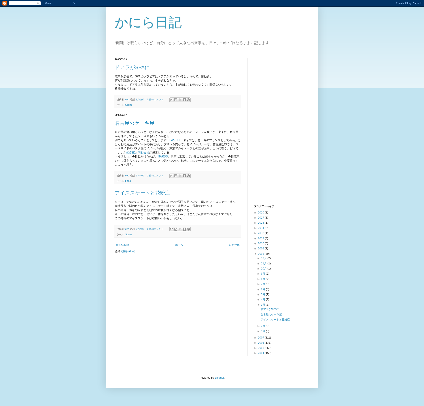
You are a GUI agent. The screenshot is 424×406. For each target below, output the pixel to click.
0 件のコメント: (156, 99)
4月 (263, 299)
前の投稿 (234, 245)
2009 (261, 248)
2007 (261, 337)
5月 (263, 294)
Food (128, 181)
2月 (263, 325)
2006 (261, 342)
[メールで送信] (171, 99)
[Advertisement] (271, 131)
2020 (261, 212)
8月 (263, 279)
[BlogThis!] (176, 99)
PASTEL (174, 140)
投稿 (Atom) (128, 251)
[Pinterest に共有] (188, 99)
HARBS (163, 156)
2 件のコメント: (156, 175)
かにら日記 (148, 22)
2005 (261, 348)
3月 (263, 304)
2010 (261, 243)
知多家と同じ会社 (137, 152)
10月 (264, 268)
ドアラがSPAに (132, 67)
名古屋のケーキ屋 (134, 123)
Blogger (219, 377)
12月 (264, 258)
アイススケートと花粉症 (142, 193)
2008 (261, 253)
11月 (264, 263)
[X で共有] (180, 99)
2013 (261, 233)
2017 (261, 217)
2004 (261, 353)
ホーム (179, 245)
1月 (263, 331)
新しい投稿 (122, 245)
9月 (263, 273)
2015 (261, 222)
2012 (261, 238)
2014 (261, 228)
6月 (263, 289)
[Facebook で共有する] (184, 99)
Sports (128, 104)
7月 (263, 284)
